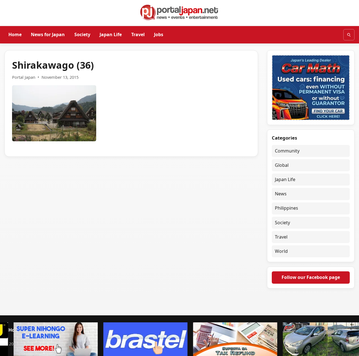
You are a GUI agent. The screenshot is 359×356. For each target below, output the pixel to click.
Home (15, 34)
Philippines (286, 208)
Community (287, 151)
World (281, 251)
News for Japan (48, 34)
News (281, 194)
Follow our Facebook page (311, 277)
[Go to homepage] (179, 12)
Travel (138, 34)
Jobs (158, 34)
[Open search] (349, 34)
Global (282, 165)
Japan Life (111, 34)
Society (82, 34)
